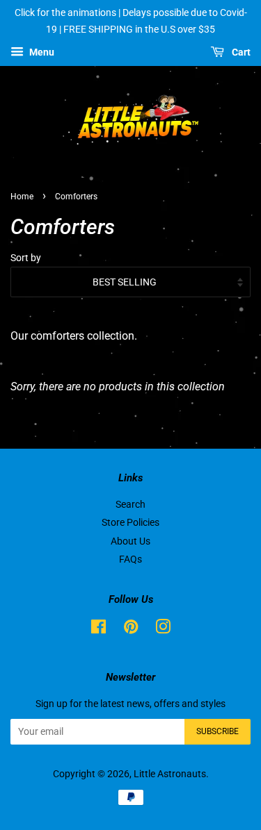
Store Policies (130, 522)
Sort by (25, 258)
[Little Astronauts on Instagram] (163, 629)
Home (21, 196)
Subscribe (217, 731)
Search (130, 504)
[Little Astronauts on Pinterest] (131, 629)
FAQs (130, 559)
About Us (130, 541)
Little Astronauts (170, 773)
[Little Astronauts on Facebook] (98, 629)
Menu (40, 52)
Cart (240, 52)
